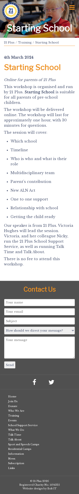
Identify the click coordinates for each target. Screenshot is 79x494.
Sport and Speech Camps (23, 444)
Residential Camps (19, 449)
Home (12, 396)
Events (12, 420)
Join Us (13, 401)
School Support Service (23, 425)
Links (11, 468)
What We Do (16, 429)
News (11, 458)
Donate (12, 406)
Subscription (16, 463)
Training (25, 42)
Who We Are (16, 410)
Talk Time (14, 434)
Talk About (15, 439)
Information (16, 453)
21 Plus (9, 42)
